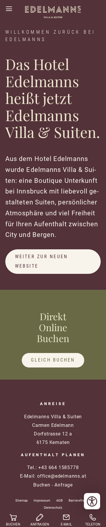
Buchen (41, 485)
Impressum (42, 500)
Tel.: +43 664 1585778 (53, 467)
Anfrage (63, 485)
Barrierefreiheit (80, 500)
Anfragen (39, 524)
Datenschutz (53, 508)
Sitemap (21, 500)
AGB (59, 500)
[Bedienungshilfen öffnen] (92, 501)
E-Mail (66, 524)
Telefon (93, 524)
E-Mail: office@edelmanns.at (53, 476)
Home (53, 17)
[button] (9, 8)
